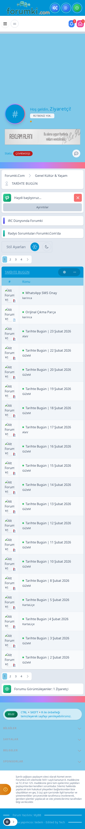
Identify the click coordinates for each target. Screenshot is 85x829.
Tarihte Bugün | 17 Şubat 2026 (48, 427)
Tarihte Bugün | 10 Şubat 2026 (48, 561)
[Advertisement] (42, 65)
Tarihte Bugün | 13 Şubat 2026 (48, 504)
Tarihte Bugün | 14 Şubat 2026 (48, 485)
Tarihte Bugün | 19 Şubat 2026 (48, 389)
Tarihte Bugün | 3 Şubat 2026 (47, 638)
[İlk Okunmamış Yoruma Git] (23, 293)
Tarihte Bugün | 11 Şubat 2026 (48, 542)
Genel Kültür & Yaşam (51, 175)
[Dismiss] (78, 198)
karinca (27, 298)
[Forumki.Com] (26, 8)
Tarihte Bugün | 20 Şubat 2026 (48, 369)
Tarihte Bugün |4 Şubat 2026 (47, 619)
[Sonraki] (28, 259)
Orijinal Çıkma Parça (41, 312)
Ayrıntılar (42, 207)
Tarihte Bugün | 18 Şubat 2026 (48, 408)
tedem (39, 822)
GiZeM (26, 355)
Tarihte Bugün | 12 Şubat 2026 (48, 523)
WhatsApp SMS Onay (41, 293)
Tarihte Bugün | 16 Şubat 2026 (48, 446)
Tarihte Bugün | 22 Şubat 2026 (48, 350)
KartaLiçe (28, 605)
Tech (62, 822)
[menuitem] (55, 8)
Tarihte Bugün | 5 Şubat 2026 (47, 600)
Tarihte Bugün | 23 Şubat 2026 (48, 331)
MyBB (37, 815)
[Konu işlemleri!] (64, 272)
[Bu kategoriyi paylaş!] (74, 272)
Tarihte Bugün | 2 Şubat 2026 (47, 657)
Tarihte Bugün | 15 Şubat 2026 (48, 465)
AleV (25, 336)
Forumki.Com (15, 175)
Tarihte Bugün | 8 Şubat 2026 (47, 580)
